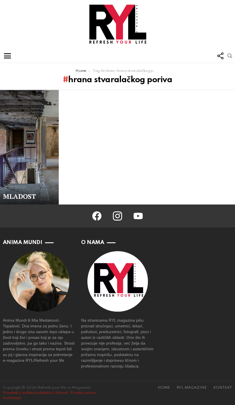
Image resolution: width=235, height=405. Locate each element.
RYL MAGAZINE (192, 388)
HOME (164, 388)
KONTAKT (222, 388)
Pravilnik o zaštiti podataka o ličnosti (35, 393)
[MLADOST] (29, 147)
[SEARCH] (230, 55)
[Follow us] (220, 56)
